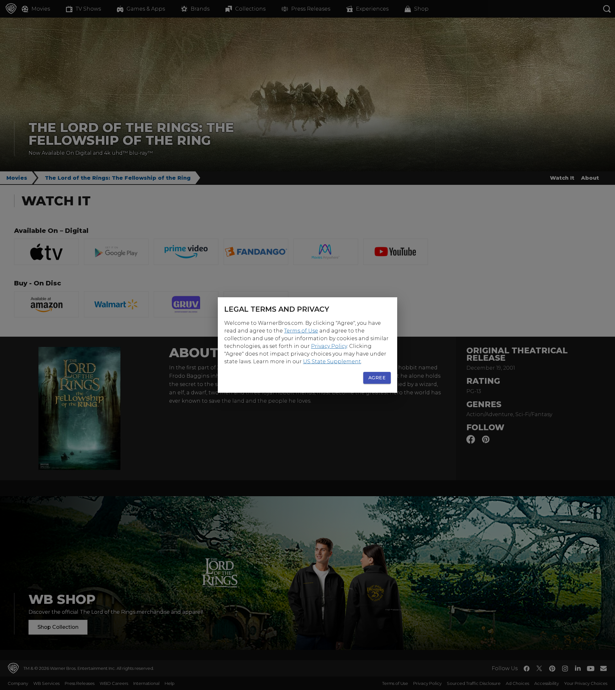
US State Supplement (332, 361)
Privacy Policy (329, 346)
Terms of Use (301, 331)
